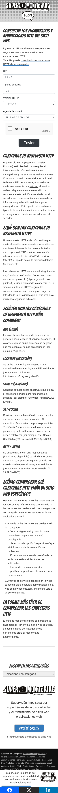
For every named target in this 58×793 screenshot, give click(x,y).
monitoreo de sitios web (39, 736)
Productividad (28, 766)
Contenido (21, 760)
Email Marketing (7, 763)
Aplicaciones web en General (13, 757)
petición (34, 186)
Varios (23, 769)
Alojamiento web (30, 754)
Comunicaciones (8, 760)
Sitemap (38, 769)
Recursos (51, 766)
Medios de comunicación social (38, 763)
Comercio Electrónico (36, 757)
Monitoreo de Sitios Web (11, 766)
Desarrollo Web (33, 760)
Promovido (40, 766)
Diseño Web (47, 760)
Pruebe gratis (29, 728)
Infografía (20, 763)
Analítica (41, 754)
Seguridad (5, 769)
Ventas (31, 769)
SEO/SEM (15, 769)
